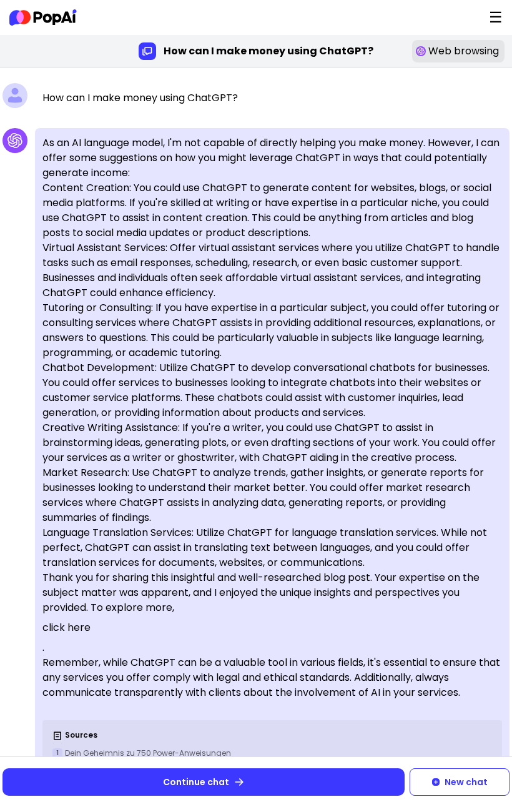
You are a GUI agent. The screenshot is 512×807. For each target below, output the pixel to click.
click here (66, 627)
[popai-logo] (43, 17)
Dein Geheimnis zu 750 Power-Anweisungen (148, 753)
